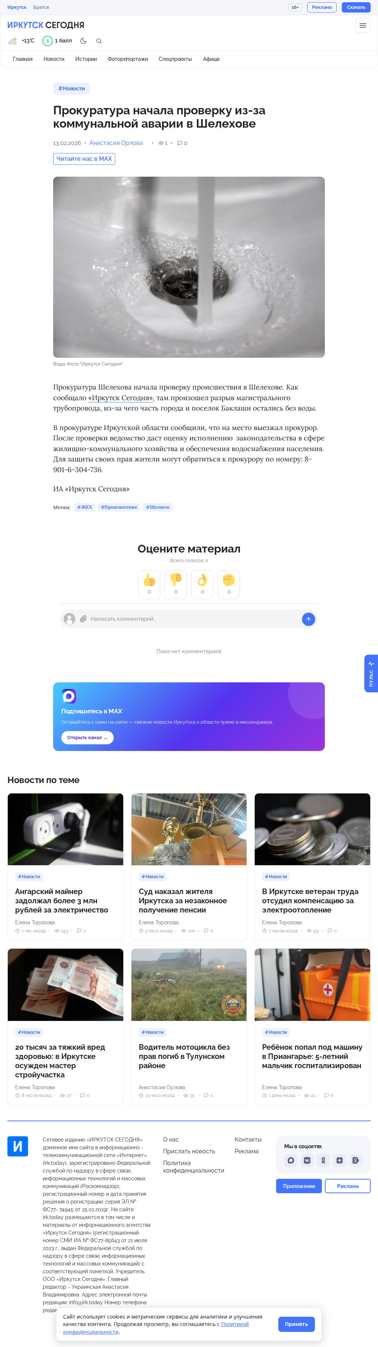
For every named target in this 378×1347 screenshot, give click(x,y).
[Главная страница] (46, 25)
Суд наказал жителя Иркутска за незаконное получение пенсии (183, 900)
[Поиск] (99, 41)
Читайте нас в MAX (84, 158)
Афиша (211, 59)
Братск (41, 7)
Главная (22, 59)
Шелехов (159, 507)
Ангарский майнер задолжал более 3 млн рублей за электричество (61, 900)
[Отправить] (308, 619)
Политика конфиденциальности (193, 1167)
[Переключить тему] (83, 41)
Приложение (299, 1186)
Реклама (247, 1151)
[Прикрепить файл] (83, 619)
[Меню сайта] (362, 25)
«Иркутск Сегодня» (120, 397)
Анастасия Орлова (116, 142)
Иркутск (17, 7)
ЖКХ (86, 507)
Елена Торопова (35, 922)
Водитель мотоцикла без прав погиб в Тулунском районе (184, 1056)
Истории (86, 59)
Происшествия (120, 507)
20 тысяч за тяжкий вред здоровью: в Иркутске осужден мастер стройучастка (60, 1061)
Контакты (248, 1139)
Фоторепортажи (128, 59)
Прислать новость (189, 1151)
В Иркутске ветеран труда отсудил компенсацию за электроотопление (310, 900)
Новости (54, 59)
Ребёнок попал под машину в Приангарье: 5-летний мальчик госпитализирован (312, 1056)
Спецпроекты (175, 59)
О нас (171, 1139)
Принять (296, 1323)
